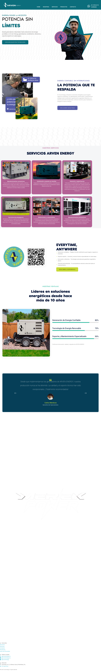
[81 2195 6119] (25, 79)
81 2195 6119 (32, 78)
